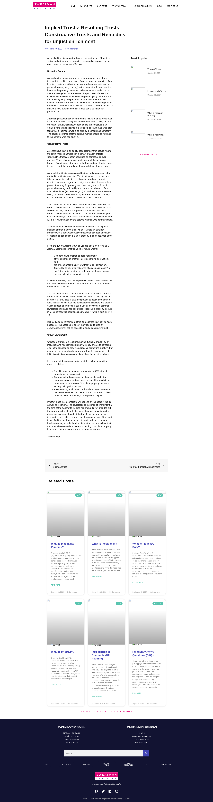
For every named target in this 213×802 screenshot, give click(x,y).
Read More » (56, 585)
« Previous (144, 154)
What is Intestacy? (62, 651)
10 (117, 711)
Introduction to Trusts (156, 91)
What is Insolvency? (156, 135)
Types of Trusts (154, 69)
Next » (154, 154)
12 (124, 711)
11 (120, 711)
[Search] (146, 753)
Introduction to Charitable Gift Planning (101, 655)
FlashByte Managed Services (120, 799)
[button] (120, 6)
